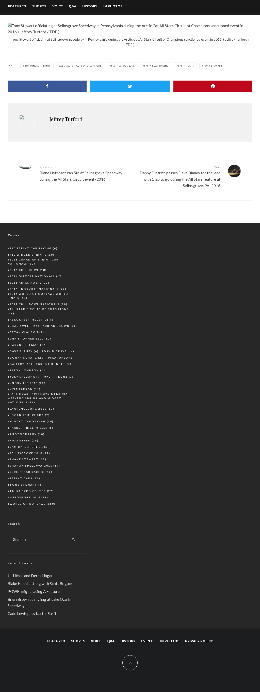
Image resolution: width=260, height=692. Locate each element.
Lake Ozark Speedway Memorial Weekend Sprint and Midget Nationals (39, 398)
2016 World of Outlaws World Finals (38, 296)
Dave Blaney (24, 351)
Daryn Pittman (28, 344)
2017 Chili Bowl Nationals (39, 304)
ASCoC (19, 319)
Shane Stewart (28, 459)
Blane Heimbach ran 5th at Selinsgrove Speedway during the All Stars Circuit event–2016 (81, 173)
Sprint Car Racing (156, 66)
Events (147, 641)
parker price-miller (32, 427)
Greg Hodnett (55, 363)
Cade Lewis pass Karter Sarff (32, 613)
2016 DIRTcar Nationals (36, 276)
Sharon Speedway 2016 (35, 465)
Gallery (21, 363)
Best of (45, 319)
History (89, 6)
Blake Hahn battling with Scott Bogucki (40, 583)
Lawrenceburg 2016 (32, 408)
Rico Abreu (24, 440)
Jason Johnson (28, 370)
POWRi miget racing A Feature (34, 591)
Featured (17, 6)
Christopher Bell (30, 338)
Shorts (39, 6)
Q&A (72, 6)
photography (27, 434)
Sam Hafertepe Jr (29, 446)
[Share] (47, 86)
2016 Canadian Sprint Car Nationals (33, 261)
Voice (57, 6)
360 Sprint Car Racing (34, 248)
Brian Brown (60, 325)
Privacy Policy (199, 641)
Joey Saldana (25, 376)
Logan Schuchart (30, 415)
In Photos (112, 6)
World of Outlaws (33, 503)
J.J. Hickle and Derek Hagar (30, 575)
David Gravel (59, 351)
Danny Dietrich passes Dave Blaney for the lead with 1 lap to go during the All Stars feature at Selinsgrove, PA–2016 (180, 176)
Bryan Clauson (27, 332)
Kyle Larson (25, 389)
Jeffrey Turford (66, 119)
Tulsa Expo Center (32, 491)
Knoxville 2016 (28, 383)
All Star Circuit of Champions (81, 66)
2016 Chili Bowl (28, 269)
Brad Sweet (25, 325)
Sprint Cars (186, 66)
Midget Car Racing (32, 421)
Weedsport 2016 (29, 497)
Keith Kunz (60, 376)
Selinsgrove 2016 (123, 66)
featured (62, 357)
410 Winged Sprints (38, 66)
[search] (73, 539)
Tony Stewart (213, 66)
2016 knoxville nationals (38, 288)
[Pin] (212, 86)
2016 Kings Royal (30, 282)
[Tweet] (129, 86)
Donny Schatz (27, 357)
